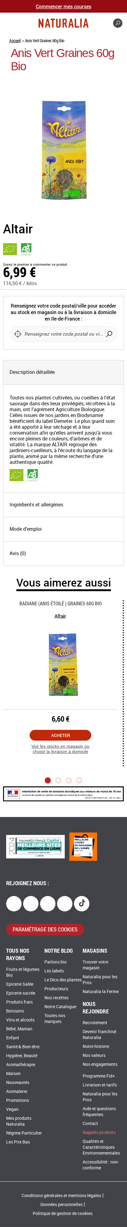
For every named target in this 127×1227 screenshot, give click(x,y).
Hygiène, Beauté (21, 1055)
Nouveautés (17, 1082)
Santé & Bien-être (22, 1046)
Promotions (17, 1100)
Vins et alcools (20, 1020)
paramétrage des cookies (45, 929)
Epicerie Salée (19, 984)
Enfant (12, 1038)
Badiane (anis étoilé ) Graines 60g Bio (60, 603)
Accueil (14, 40)
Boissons (15, 1011)
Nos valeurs (94, 1055)
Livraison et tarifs (100, 1085)
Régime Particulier (24, 1133)
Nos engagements (100, 1064)
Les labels (54, 971)
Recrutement (95, 1022)
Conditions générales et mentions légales (61, 1195)
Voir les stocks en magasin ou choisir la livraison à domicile (60, 749)
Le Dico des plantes (63, 980)
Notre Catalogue (60, 1006)
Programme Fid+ (99, 1076)
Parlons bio (55, 962)
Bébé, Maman (19, 1029)
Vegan (12, 1109)
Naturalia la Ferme (101, 991)
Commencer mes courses (63, 6)
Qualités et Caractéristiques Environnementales (101, 1147)
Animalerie (16, 1091)
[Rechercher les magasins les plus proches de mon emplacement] (17, 334)
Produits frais (19, 1002)
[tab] (63, 372)
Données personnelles (61, 1204)
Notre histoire (96, 1046)
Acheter (60, 735)
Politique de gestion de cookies (62, 1213)
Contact (90, 1123)
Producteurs (56, 989)
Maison (13, 1073)
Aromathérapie (20, 1064)
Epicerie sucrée (20, 993)
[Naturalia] (63, 23)
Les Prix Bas (18, 1142)
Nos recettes (56, 997)
